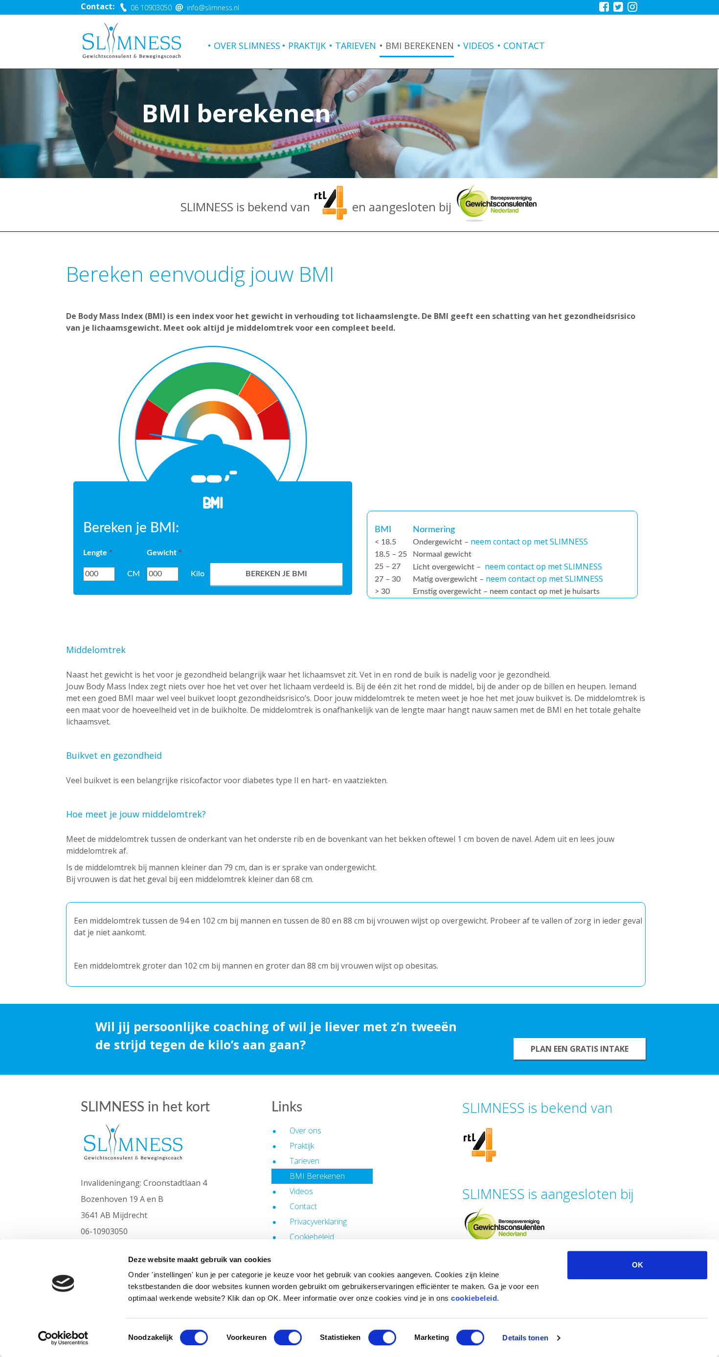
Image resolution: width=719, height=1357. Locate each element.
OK (637, 1265)
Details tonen (525, 1338)
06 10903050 (150, 7)
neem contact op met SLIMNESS (529, 541)
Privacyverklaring (318, 1221)
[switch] (288, 1337)
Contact (524, 45)
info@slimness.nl (212, 7)
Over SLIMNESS (247, 45)
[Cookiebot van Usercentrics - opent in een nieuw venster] (63, 1338)
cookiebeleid (474, 1298)
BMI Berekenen (419, 45)
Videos (478, 45)
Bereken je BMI (276, 574)
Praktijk (307, 45)
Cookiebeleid (312, 1236)
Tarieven (355, 45)
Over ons (305, 1130)
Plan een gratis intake (580, 1048)
